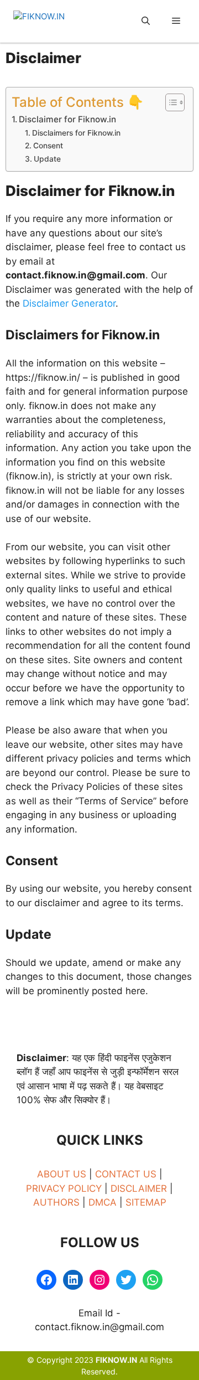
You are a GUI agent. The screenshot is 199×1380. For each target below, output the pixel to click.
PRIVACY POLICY (64, 1188)
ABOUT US (63, 1174)
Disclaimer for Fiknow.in (67, 119)
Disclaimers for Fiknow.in (76, 132)
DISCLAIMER (140, 1188)
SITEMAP (145, 1202)
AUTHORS (56, 1202)
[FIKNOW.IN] (54, 21)
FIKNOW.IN (116, 1360)
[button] (145, 21)
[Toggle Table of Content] (169, 102)
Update (47, 158)
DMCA (102, 1202)
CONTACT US (127, 1174)
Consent (48, 145)
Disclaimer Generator (69, 303)
